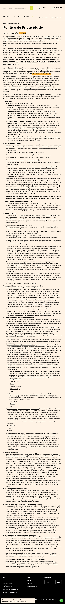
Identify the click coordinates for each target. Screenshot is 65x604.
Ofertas (29, 583)
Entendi (24, 601)
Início (19, 16)
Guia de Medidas (43, 17)
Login (43, 7)
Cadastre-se (45, 9)
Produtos (26, 16)
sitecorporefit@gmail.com (11, 589)
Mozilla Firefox (14, 381)
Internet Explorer (16, 386)
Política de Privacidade (54, 15)
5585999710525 (7, 583)
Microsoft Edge (15, 389)
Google (12, 404)
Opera (12, 391)
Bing (11, 406)
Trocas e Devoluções (56, 17)
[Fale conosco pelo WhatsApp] (61, 600)
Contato (43, 15)
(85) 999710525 (8, 586)
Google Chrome (15, 379)
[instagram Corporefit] (4, 577)
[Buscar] (31, 8)
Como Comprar (32, 586)
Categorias (6, 16)
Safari (12, 384)
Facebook (13, 401)
